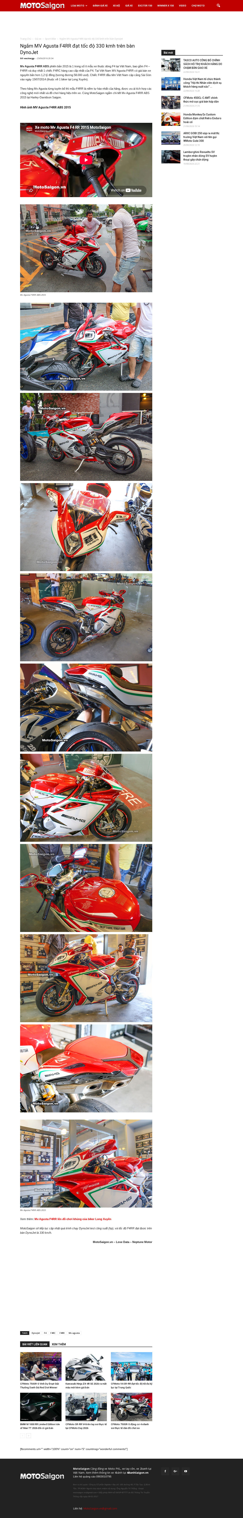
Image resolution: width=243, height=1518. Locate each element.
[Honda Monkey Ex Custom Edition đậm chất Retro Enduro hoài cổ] (170, 119)
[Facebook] (165, 1471)
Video (182, 5)
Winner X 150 (165, 5)
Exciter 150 (145, 5)
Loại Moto (77, 5)
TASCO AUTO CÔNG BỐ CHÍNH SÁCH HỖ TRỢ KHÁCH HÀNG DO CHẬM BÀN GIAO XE (202, 64)
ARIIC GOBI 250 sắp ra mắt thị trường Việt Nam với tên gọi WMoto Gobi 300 (201, 137)
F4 (45, 1332)
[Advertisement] (121, 24)
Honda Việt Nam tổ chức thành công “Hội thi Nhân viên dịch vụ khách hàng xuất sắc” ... (202, 83)
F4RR (62, 1332)
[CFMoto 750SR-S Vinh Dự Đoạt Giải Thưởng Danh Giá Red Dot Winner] (41, 1366)
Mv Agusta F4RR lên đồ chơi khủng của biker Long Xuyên (73, 1219)
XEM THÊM (59, 1344)
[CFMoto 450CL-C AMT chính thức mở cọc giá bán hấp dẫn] (170, 102)
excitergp (29, 58)
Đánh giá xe (100, 5)
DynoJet (36, 1332)
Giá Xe (129, 5)
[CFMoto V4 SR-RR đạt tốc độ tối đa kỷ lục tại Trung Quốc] (131, 1366)
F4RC (52, 1332)
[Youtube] (185, 1471)
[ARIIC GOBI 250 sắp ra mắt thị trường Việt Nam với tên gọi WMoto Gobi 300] (170, 138)
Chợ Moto (198, 5)
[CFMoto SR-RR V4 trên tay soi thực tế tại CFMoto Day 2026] (86, 1407)
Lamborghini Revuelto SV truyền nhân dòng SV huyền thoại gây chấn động (200, 155)
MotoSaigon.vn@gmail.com (100, 1508)
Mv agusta (74, 1332)
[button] (218, 5)
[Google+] (175, 1471)
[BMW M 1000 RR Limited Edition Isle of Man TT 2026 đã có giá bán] (41, 1407)
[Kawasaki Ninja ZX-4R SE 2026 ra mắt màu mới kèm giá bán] (86, 1366)
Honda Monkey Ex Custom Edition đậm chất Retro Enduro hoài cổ (202, 118)
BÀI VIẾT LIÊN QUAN (34, 1344)
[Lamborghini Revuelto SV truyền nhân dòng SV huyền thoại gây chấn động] (170, 156)
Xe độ (116, 5)
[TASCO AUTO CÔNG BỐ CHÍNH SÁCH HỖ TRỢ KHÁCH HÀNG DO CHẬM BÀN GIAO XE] (170, 65)
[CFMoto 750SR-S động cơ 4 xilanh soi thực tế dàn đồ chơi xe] (131, 1407)
